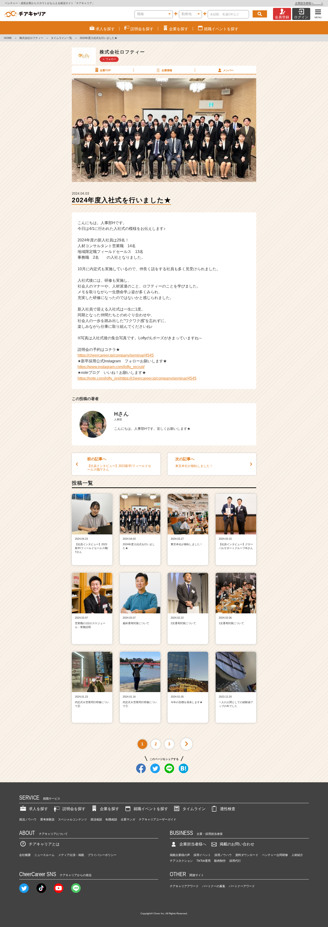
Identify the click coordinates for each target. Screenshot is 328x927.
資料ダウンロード (246, 855)
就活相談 (96, 819)
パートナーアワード (242, 886)
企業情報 (167, 70)
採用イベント (202, 855)
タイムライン (194, 809)
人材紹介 (297, 855)
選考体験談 (47, 819)
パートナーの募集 (213, 886)
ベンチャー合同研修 (275, 855)
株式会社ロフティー (31, 37)
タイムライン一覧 (61, 37)
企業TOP (105, 70)
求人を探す (38, 809)
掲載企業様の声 (180, 855)
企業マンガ (128, 819)
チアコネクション (181, 860)
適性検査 (227, 809)
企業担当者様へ (309, 3)
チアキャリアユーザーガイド (157, 819)
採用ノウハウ (223, 855)
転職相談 (111, 819)
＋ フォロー (109, 59)
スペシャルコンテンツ (72, 819)
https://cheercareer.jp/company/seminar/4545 (116, 355)
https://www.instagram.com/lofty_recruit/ (111, 367)
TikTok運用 (203, 860)
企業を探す (109, 809)
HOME (8, 37)
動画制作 (220, 860)
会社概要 (25, 855)
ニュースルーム (44, 855)
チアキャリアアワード (184, 886)
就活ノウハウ (27, 819)
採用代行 (235, 860)
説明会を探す (73, 809)
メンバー (228, 70)
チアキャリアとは (44, 844)
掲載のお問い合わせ (237, 844)
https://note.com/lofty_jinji (99, 378)
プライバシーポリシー (102, 855)
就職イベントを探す (151, 809)
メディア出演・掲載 (71, 855)
